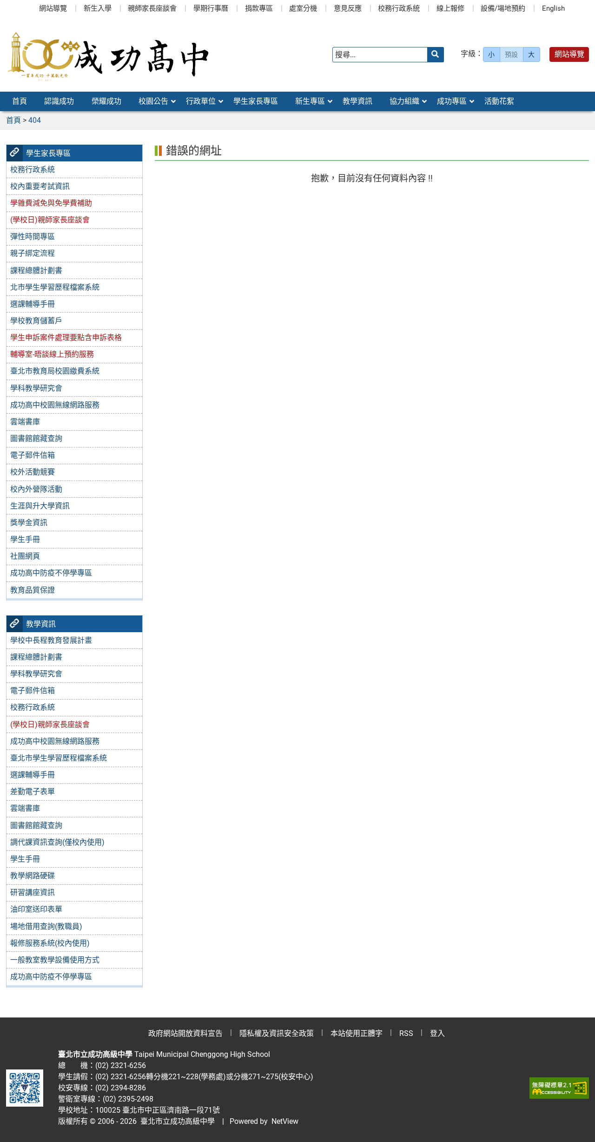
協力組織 (404, 101)
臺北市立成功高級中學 (176, 1121)
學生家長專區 (255, 101)
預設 (511, 54)
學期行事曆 (210, 8)
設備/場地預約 (503, 8)
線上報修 (450, 8)
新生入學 (98, 8)
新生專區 (310, 101)
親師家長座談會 (152, 8)
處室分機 (303, 8)
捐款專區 (259, 8)
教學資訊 (357, 101)
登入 (437, 1033)
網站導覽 (53, 8)
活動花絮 (499, 101)
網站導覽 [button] (569, 54)
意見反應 (348, 8)
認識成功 (59, 101)
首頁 (19, 101)
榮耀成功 (106, 101)
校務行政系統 (399, 8)
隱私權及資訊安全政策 (276, 1033)
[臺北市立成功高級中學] (108, 55)
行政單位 (201, 101)
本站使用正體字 (357, 1033)
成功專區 (452, 101)
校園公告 (153, 101)
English (553, 8)
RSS (406, 1033)
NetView (284, 1121)
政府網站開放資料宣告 (185, 1033)
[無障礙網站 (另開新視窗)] (559, 1088)
